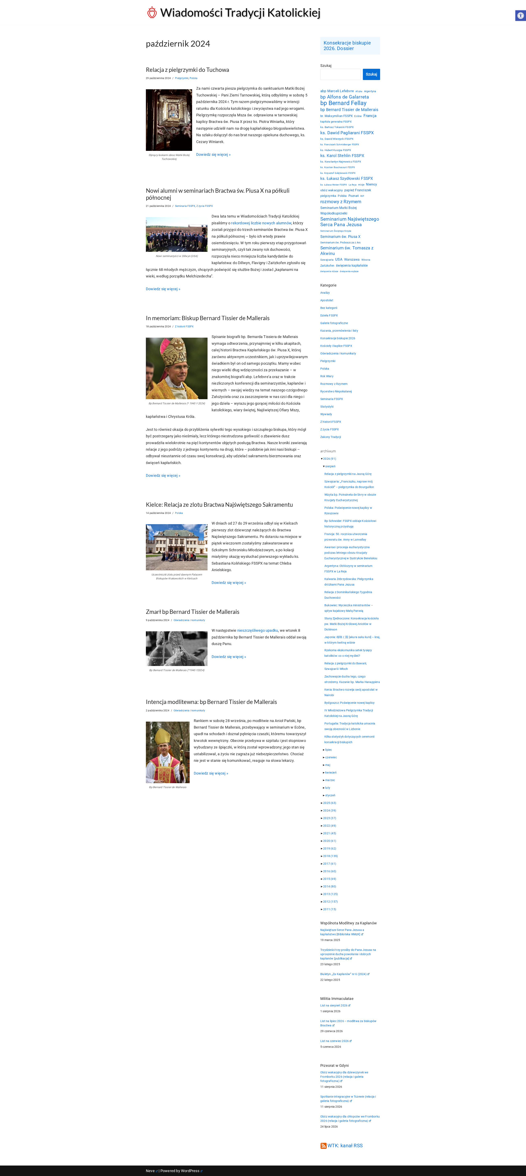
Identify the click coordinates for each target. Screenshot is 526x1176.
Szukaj (325, 65)
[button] (520, 15)
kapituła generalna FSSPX (336, 121)
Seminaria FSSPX (185, 206)
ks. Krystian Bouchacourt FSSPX (337, 167)
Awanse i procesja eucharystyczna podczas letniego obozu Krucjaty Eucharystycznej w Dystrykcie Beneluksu (350, 553)
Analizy (325, 292)
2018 (330, 856)
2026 (329, 458)
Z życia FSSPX (204, 206)
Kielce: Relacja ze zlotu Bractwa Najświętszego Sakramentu (219, 504)
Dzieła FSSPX (329, 315)
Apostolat (326, 300)
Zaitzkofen (327, 265)
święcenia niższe (329, 271)
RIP (362, 196)
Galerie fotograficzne (334, 323)
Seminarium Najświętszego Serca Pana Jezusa (349, 221)
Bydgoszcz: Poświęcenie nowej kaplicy (349, 702)
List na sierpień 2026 (333, 1005)
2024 (329, 810)
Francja (369, 115)
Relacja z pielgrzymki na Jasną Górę (347, 474)
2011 (329, 909)
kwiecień (331, 772)
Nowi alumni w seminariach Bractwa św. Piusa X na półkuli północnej (218, 194)
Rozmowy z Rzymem (333, 383)
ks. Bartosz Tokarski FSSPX (337, 127)
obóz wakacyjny (331, 190)
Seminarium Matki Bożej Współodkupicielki (338, 210)
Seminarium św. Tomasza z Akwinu (346, 250)
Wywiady (326, 414)
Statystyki (326, 406)
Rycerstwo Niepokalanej (336, 391)
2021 (329, 833)
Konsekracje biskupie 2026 (337, 338)
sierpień (330, 466)
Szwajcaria (326, 259)
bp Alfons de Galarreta (344, 97)
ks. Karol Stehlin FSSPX (342, 155)
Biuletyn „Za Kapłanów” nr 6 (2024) (343, 974)
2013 (330, 894)
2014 (329, 886)
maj (327, 765)
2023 (329, 818)
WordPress (190, 1171)
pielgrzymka (328, 195)
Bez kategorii (328, 307)
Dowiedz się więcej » (213, 154)
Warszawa (352, 259)
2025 (329, 803)
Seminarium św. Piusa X (340, 236)
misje (361, 184)
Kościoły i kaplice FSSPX (336, 345)
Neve (150, 1171)
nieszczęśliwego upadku (257, 630)
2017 (329, 863)
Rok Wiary (326, 376)
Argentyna (370, 91)
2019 (329, 848)
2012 (330, 901)
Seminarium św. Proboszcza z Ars (340, 242)
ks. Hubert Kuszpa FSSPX (335, 150)
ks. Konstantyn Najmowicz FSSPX (340, 161)
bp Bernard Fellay (343, 103)
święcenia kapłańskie (352, 265)
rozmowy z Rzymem (340, 201)
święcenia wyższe (349, 271)
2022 (329, 825)
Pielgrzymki (181, 78)
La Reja (352, 184)
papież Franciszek (357, 190)
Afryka (358, 91)
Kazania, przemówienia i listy (339, 330)
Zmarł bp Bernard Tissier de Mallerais (192, 611)
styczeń (330, 795)
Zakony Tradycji (330, 437)
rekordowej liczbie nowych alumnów (261, 223)
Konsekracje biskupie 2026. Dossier (347, 45)
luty (327, 787)
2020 (329, 840)
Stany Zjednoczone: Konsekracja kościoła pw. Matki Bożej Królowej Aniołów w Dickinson (351, 624)
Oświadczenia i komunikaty (189, 620)
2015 (329, 878)
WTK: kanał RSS (345, 1145)
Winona (365, 259)
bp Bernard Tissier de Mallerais (349, 109)
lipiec (328, 749)
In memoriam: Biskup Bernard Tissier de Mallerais (208, 317)
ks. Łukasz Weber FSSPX (333, 184)
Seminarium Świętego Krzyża (335, 231)
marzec (330, 780)
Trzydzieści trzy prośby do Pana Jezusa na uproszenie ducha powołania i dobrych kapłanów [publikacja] (348, 954)
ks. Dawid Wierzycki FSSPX (336, 138)
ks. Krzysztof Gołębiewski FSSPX (337, 173)
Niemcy (371, 184)
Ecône (358, 116)
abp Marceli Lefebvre (337, 91)
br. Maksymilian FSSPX (336, 116)
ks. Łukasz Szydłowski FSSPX (346, 178)
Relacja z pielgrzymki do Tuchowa (187, 69)
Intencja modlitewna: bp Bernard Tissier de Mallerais (211, 701)
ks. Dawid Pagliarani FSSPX (347, 132)
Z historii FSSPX (184, 326)
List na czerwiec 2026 (334, 1041)
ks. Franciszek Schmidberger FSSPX (339, 144)
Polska (193, 78)
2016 (329, 871)
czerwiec (331, 757)
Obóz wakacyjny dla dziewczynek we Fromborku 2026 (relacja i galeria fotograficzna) (344, 1077)
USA (339, 259)
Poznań (353, 196)
